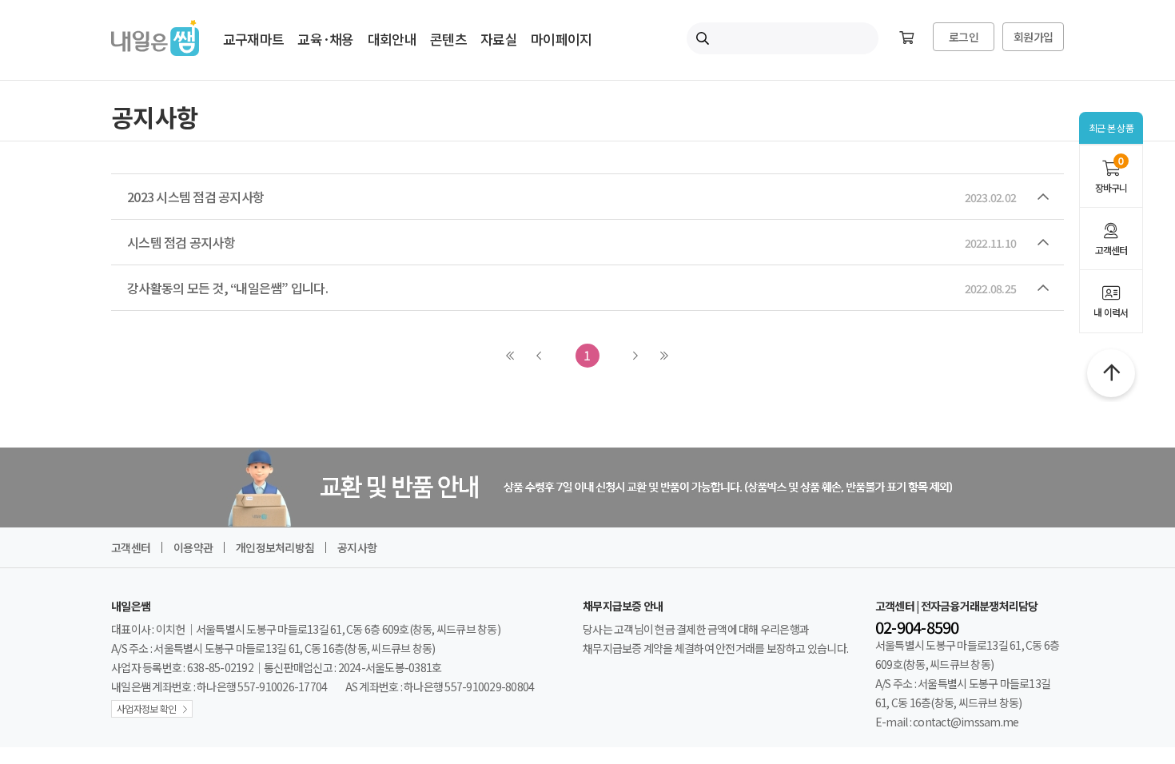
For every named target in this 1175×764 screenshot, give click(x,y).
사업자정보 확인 (146, 708)
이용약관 (193, 547)
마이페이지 (561, 39)
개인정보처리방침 (275, 547)
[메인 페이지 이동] (155, 50)
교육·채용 (325, 39)
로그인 (963, 37)
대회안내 (392, 39)
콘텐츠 (448, 39)
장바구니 (1111, 175)
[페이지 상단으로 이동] (1111, 373)
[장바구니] (906, 38)
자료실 (498, 39)
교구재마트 (253, 39)
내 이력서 (1110, 312)
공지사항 (356, 547)
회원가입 (1033, 37)
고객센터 (1111, 250)
